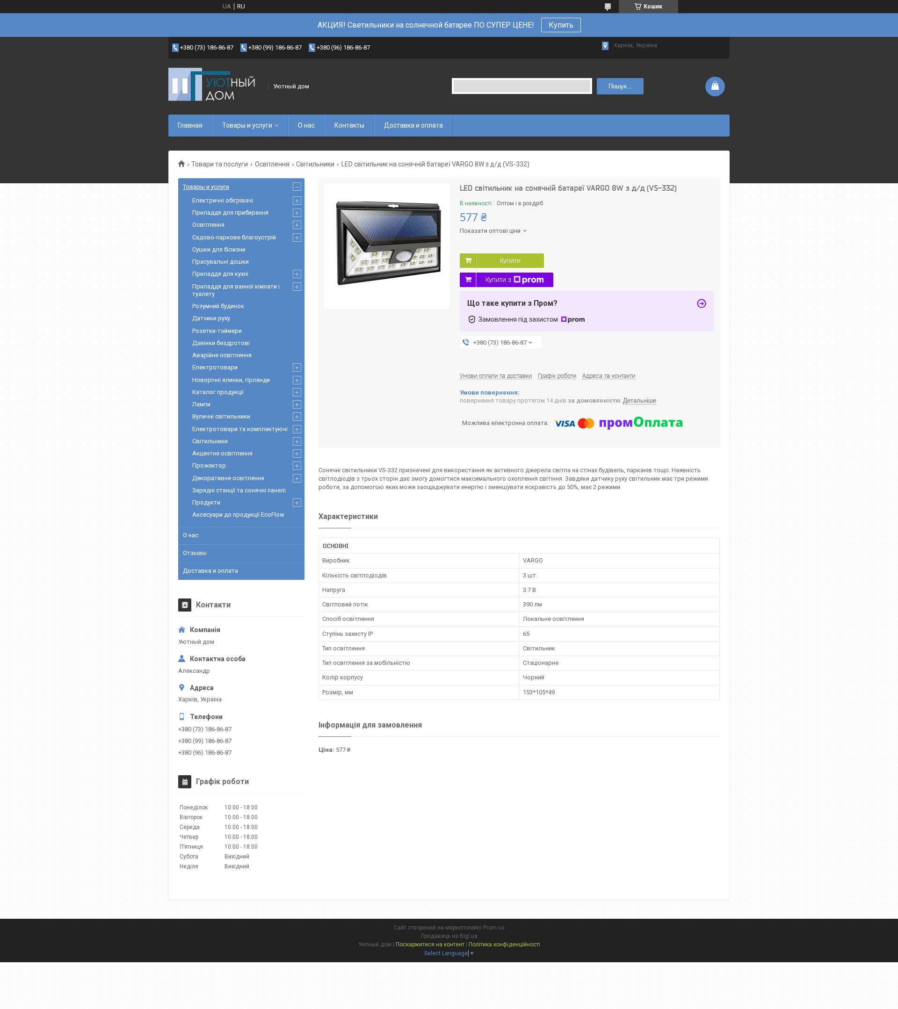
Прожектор (209, 465)
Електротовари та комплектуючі (240, 428)
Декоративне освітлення (228, 478)
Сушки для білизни (219, 249)
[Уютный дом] (215, 86)
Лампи (201, 404)
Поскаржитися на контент (430, 944)
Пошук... (620, 86)
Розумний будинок (218, 306)
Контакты (349, 125)
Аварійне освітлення (222, 355)
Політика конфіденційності (504, 944)
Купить (561, 25)
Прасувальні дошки (220, 261)
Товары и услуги (247, 125)
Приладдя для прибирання (230, 212)
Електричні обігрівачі (222, 200)
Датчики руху (211, 318)
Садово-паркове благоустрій (234, 237)
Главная (190, 125)
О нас (306, 125)
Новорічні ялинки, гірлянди (231, 379)
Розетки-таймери (217, 330)
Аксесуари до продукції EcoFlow (238, 514)
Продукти (206, 502)
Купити (510, 260)
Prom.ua (494, 927)
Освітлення (272, 164)
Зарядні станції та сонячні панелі (239, 490)
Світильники (315, 164)
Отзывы (195, 552)
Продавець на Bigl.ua (449, 936)
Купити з (498, 279)
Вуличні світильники (221, 416)
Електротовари (215, 367)
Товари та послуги (219, 164)
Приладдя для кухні (220, 273)
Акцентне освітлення (222, 453)
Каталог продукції (218, 392)
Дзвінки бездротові (221, 342)
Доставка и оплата (413, 125)
